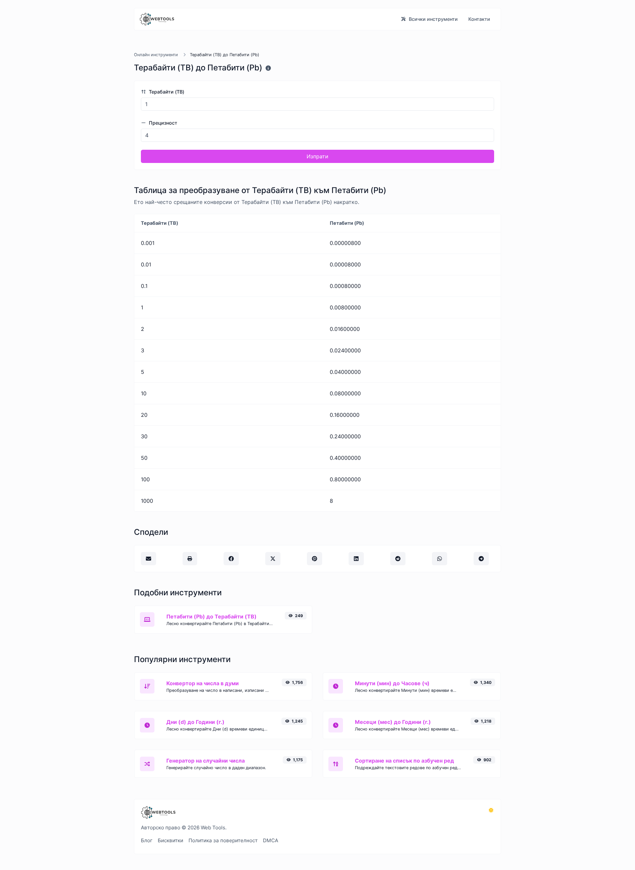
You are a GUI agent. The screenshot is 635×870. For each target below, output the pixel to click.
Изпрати (317, 156)
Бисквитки (170, 840)
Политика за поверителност (223, 840)
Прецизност (162, 123)
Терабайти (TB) (166, 92)
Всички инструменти (432, 19)
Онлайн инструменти (156, 54)
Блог (146, 840)
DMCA (270, 840)
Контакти (479, 19)
